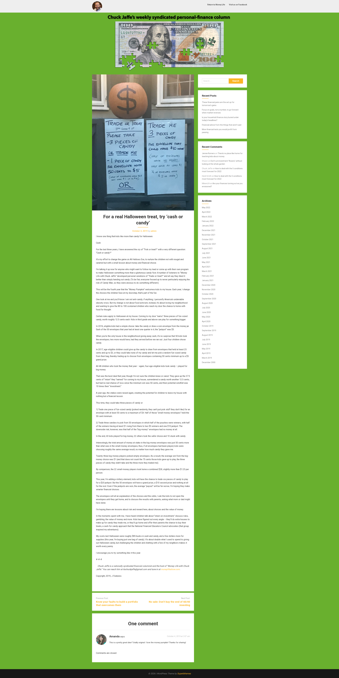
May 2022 (206, 207)
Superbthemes (184, 673)
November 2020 (208, 289)
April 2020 (206, 321)
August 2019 (207, 335)
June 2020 (206, 312)
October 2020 (207, 294)
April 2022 (206, 212)
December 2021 (208, 230)
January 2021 (207, 280)
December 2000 (208, 362)
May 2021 (206, 262)
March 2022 (207, 217)
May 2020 (206, 317)
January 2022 (207, 226)
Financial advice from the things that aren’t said (221, 125)
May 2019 (206, 349)
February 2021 (208, 276)
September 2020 (209, 299)
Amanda (114, 636)
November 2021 (208, 235)
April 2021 (206, 267)
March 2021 (207, 271)
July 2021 (206, 253)
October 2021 (207, 239)
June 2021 (206, 258)
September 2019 (209, 330)
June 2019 (206, 344)
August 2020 (207, 303)
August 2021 (207, 248)
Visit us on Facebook (238, 5)
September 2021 (209, 244)
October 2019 (207, 326)
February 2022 (208, 221)
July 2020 (206, 308)
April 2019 (206, 353)
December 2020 (208, 285)
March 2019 (207, 358)
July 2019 (206, 340)
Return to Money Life (216, 5)
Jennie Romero (208, 153)
